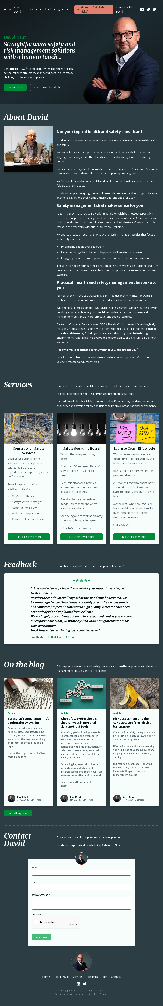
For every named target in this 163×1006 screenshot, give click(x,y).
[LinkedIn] (142, 9)
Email (36, 882)
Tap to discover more (29, 536)
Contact (67, 9)
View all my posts (18, 813)
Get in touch (15, 87)
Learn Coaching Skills (47, 87)
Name (36, 867)
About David (18, 9)
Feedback (45, 9)
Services (32, 9)
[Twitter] (148, 9)
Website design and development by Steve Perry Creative (81, 994)
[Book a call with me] (155, 9)
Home (7, 9)
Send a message (41, 895)
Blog (57, 9)
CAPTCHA (36, 914)
